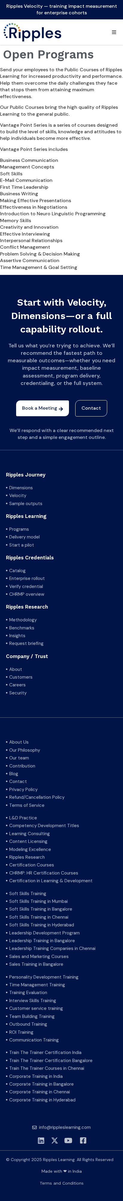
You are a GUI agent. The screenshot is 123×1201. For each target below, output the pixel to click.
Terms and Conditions (62, 1183)
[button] (114, 32)
